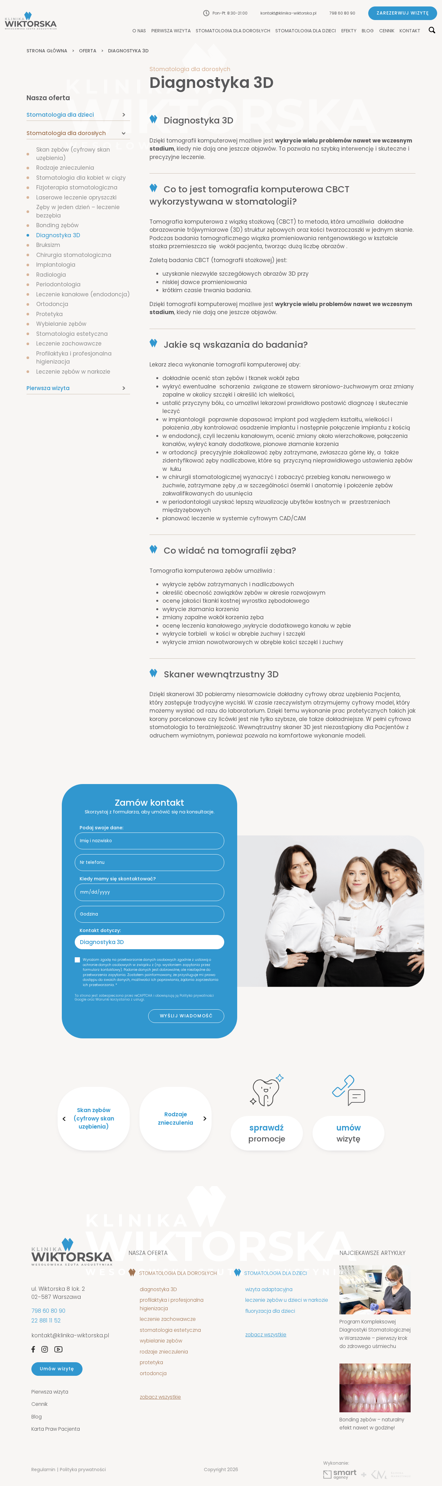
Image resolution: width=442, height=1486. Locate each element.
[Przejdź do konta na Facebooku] (33, 1349)
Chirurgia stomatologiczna (73, 255)
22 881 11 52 (46, 1320)
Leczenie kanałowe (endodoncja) (83, 294)
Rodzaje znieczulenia (65, 168)
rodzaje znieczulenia (164, 1351)
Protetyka (49, 314)
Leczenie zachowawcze (69, 343)
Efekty (349, 31)
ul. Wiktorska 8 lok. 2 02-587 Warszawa (58, 1293)
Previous (64, 1119)
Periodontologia (58, 284)
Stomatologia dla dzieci (305, 31)
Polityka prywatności (83, 1469)
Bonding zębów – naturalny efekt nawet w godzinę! (371, 1423)
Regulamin (43, 1469)
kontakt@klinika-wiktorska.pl (288, 13)
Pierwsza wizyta (171, 31)
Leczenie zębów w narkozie (73, 372)
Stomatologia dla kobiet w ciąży (81, 178)
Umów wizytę (57, 1368)
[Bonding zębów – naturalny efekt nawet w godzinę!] (375, 1388)
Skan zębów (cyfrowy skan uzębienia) (93, 1118)
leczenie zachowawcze (168, 1319)
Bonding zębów (57, 225)
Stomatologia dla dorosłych (233, 31)
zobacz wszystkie (160, 1397)
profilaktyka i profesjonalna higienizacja (172, 1304)
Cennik (386, 31)
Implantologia (55, 265)
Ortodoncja (52, 304)
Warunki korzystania (112, 999)
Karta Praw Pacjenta (55, 1429)
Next (205, 1119)
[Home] (31, 20)
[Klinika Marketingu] (391, 1474)
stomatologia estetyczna (170, 1330)
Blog (368, 31)
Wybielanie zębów (61, 324)
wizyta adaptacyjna (269, 1289)
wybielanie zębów (161, 1340)
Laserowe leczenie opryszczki (76, 197)
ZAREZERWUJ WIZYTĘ (403, 13)
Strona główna (47, 51)
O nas (139, 31)
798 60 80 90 (342, 13)
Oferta (87, 51)
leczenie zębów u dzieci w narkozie (286, 1300)
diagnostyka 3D (160, 1289)
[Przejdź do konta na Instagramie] (44, 1349)
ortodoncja (153, 1373)
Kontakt (410, 31)
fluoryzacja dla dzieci (270, 1311)
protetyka (151, 1362)
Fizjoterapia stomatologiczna (76, 187)
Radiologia (51, 275)
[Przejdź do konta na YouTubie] (58, 1349)
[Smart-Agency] (339, 1475)
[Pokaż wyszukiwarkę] (432, 31)
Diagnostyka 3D (59, 235)
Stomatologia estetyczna (72, 334)
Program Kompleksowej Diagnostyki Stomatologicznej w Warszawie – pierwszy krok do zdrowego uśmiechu (375, 1334)
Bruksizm (48, 245)
